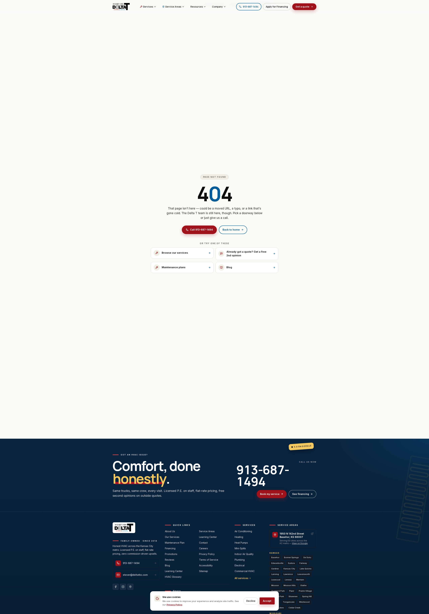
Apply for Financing (277, 6)
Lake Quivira (305, 568)
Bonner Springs (291, 557)
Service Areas (207, 531)
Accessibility (206, 565)
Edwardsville (277, 563)
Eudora (291, 563)
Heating (239, 537)
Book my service (270, 494)
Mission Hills (290, 585)
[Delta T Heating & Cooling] (121, 6)
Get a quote (302, 6)
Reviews (169, 559)
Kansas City (289, 568)
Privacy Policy (207, 554)
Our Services (172, 537)
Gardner (275, 568)
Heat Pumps (241, 542)
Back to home (231, 229)
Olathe (303, 585)
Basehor (275, 557)
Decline (250, 600)
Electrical (239, 565)
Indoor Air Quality (244, 554)
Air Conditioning (243, 531)
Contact (203, 542)
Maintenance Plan (175, 542)
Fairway (303, 563)
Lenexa (288, 580)
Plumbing (240, 559)
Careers (203, 548)
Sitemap (203, 571)
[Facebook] (116, 587)
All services (241, 578)
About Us (170, 531)
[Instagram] (123, 587)
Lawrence (288, 574)
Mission (275, 585)
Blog (167, 565)
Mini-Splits (240, 548)
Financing (170, 548)
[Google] (130, 587)
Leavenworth (303, 574)
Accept (267, 600)
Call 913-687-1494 (201, 229)
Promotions (171, 554)
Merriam (300, 580)
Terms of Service (208, 559)
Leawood (275, 580)
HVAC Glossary (173, 576)
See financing (300, 494)
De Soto (307, 557)
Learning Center (174, 571)
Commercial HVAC (245, 571)
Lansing (275, 574)
